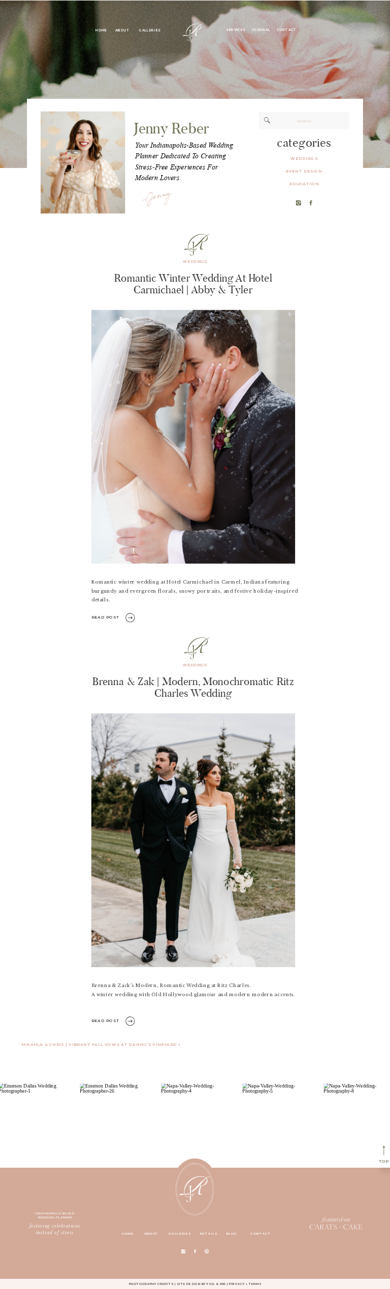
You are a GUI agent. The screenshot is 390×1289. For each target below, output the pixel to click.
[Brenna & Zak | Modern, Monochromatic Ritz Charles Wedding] (193, 840)
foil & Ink (216, 1283)
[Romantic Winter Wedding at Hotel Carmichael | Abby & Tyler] (193, 437)
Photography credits (151, 1283)
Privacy (237, 1283)
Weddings (195, 261)
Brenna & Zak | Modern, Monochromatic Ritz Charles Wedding (193, 686)
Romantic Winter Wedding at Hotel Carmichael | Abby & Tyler (193, 283)
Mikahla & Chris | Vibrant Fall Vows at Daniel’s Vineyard (99, 1044)
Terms (255, 1283)
